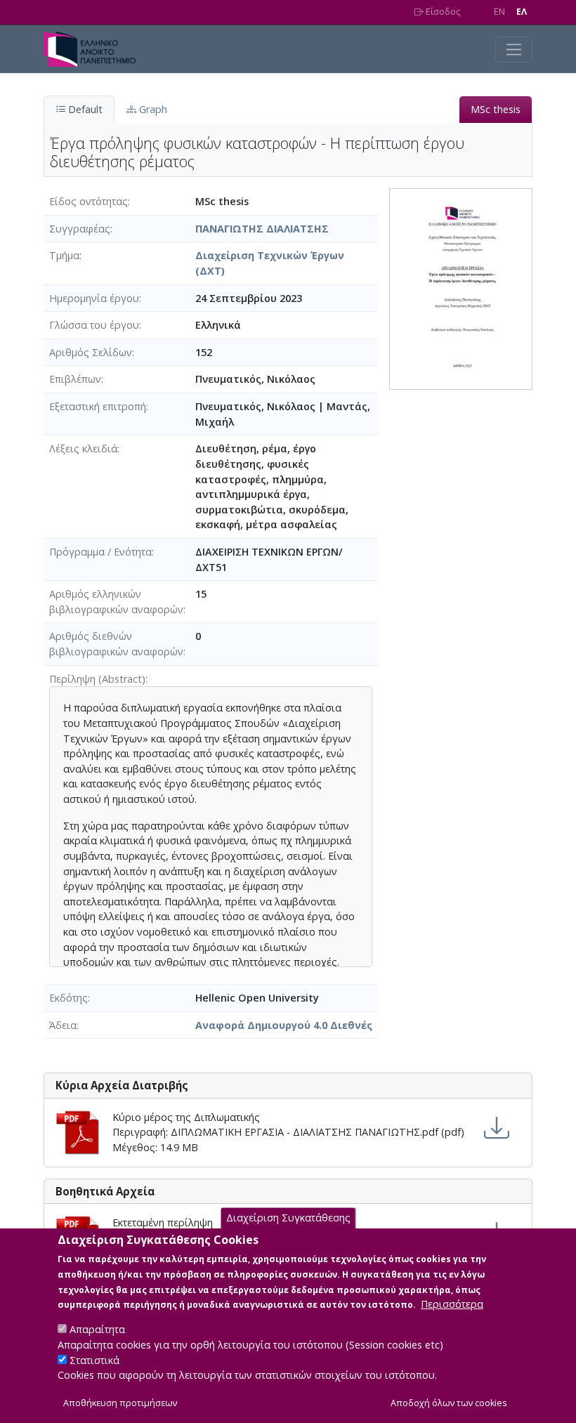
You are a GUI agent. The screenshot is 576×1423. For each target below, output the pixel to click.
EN (499, 12)
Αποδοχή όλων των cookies (449, 1403)
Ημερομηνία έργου (94, 298)
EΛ (521, 12)
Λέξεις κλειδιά (83, 448)
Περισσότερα (452, 1304)
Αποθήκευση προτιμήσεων (120, 1403)
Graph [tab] (151, 109)
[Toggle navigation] (513, 50)
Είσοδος (442, 12)
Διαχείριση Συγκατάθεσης (288, 1217)
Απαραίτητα (97, 1329)
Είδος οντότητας (88, 201)
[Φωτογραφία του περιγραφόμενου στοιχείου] (460, 288)
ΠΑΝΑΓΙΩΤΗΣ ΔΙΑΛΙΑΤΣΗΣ (262, 228)
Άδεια (63, 1025)
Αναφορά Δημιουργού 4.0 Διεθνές (283, 1025)
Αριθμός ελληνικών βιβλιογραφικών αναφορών (116, 601)
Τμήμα (64, 255)
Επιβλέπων (75, 379)
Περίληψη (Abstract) (97, 679)
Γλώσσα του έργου (94, 325)
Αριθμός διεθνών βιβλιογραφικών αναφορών (116, 643)
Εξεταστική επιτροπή (97, 406)
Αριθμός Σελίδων (90, 352)
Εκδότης (68, 997)
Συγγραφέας (79, 228)
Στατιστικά (94, 1360)
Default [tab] (84, 109)
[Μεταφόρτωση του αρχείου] (496, 1128)
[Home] (95, 49)
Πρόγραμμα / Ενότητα (100, 551)
